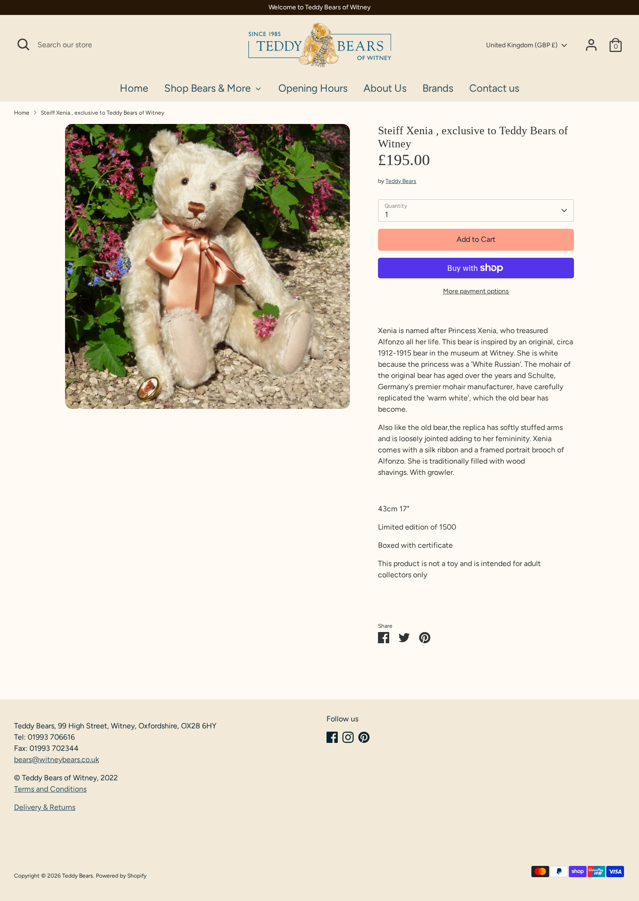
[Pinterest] (364, 737)
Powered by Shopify (121, 875)
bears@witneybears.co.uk (56, 759)
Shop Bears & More (208, 88)
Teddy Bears (400, 181)
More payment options (476, 291)
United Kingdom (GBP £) (522, 45)
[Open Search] (23, 44)
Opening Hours (313, 88)
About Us (385, 88)
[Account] (591, 45)
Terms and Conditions (50, 789)
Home (134, 88)
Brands (437, 88)
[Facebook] (332, 737)
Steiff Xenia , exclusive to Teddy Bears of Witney (102, 112)
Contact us (494, 88)
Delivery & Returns (44, 807)
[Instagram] (348, 737)
